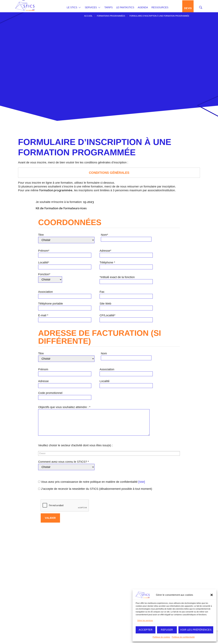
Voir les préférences (195, 629)
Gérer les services (145, 620)
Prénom (43, 369)
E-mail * (43, 315)
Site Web (105, 303)
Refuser (167, 629)
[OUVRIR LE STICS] (79, 7)
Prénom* (43, 250)
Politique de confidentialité (183, 637)
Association (45, 291)
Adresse (43, 381)
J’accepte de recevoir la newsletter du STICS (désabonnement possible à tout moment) (96, 488)
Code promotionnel (50, 393)
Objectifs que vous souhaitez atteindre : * (64, 407)
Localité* (43, 262)
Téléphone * (107, 262)
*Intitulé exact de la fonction (117, 277)
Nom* (104, 234)
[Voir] (141, 481)
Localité (104, 381)
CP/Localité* (107, 315)
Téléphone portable (50, 303)
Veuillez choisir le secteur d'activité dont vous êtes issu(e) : (75, 445)
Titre (41, 234)
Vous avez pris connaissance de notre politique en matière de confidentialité (92, 481)
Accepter (145, 629)
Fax (102, 291)
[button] (211, 594)
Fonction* (44, 274)
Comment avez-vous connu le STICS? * (63, 461)
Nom (104, 353)
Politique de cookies (161, 637)
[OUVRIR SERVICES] (99, 7)
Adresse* (105, 250)
